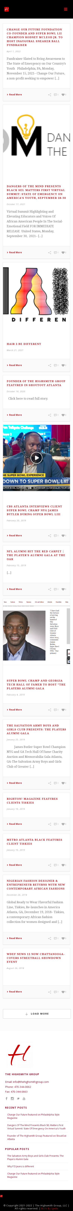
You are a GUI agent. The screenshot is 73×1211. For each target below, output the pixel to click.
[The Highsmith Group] (4, 1196)
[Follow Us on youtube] (23, 1098)
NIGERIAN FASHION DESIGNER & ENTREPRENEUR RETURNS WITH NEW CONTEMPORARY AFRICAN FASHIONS (36, 884)
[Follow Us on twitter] (18, 1098)
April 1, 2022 (14, 51)
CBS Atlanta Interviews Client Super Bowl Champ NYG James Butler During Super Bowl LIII (34, 510)
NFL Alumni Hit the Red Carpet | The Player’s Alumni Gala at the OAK (36, 555)
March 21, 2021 (15, 350)
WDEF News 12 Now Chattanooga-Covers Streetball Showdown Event (36, 958)
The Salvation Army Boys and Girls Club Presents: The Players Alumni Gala (36, 729)
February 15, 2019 (16, 565)
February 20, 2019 (16, 520)
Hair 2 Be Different (24, 343)
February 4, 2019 (16, 694)
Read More (15, 94)
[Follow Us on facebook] (6, 1098)
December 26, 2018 (17, 894)
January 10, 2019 (16, 809)
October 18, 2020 (16, 391)
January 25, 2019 (16, 739)
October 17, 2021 (16, 204)
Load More (39, 1013)
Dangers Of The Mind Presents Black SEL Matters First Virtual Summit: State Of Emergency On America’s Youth (36, 1127)
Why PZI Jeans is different (20, 1166)
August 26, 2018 (15, 968)
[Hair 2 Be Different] (36, 295)
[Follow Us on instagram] (12, 1098)
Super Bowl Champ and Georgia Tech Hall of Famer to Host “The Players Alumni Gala (36, 684)
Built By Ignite (49, 1208)
